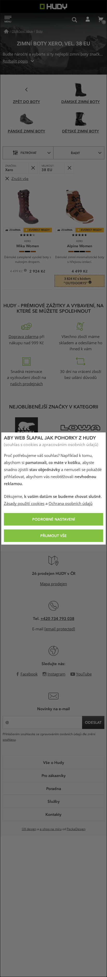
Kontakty (53, 814)
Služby (54, 801)
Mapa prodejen (53, 584)
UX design (29, 829)
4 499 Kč (16, 271)
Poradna (53, 788)
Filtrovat (29, 152)
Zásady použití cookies (24, 503)
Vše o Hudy (53, 762)
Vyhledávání (74, 19)
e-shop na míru (51, 829)
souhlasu (9, 739)
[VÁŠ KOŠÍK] (100, 19)
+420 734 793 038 (57, 618)
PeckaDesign (76, 829)
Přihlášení (87, 19)
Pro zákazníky (54, 775)
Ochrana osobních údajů (70, 503)
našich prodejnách (26, 384)
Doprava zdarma (23, 337)
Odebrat (32, 167)
